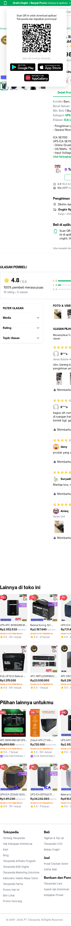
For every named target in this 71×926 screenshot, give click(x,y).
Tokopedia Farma (13, 883)
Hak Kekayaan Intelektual (17, 843)
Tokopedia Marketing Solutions (21, 872)
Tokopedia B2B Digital (16, 866)
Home (3, 28)
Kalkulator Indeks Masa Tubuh (20, 878)
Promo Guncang (12, 901)
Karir (5, 849)
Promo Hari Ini (11, 889)
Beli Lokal (9, 895)
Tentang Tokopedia (14, 838)
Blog (6, 855)
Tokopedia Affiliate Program (19, 861)
